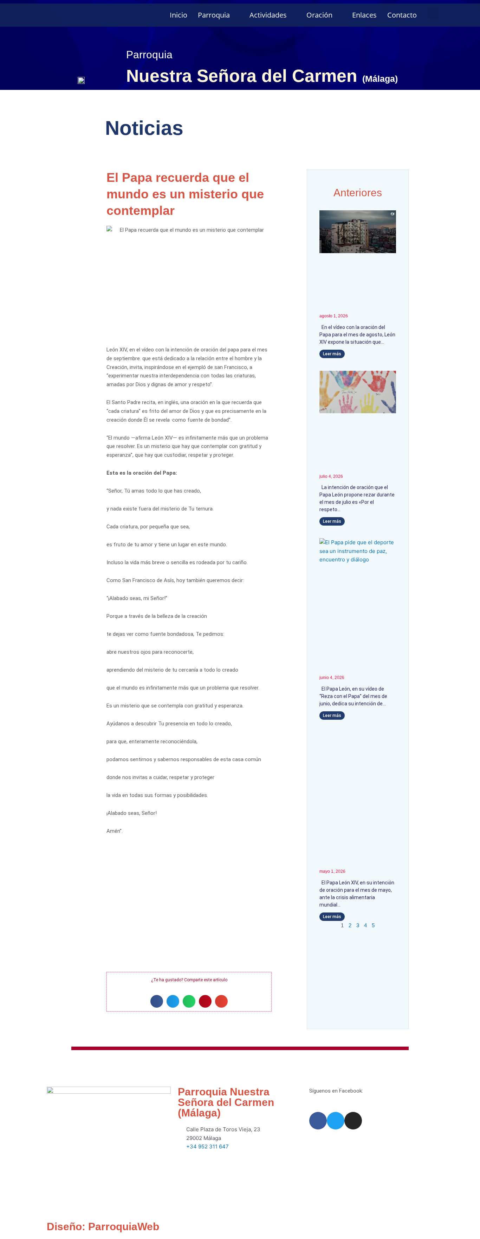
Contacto (402, 15)
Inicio (178, 15)
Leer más (332, 353)
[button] (433, 13)
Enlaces (364, 15)
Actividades (268, 15)
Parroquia (214, 15)
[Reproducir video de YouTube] (189, 909)
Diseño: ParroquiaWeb (103, 1226)
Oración (319, 15)
